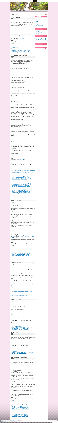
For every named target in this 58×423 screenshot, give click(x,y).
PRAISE (24, 256)
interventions (28, 183)
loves (12, 255)
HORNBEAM (20, 182)
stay (22, 192)
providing (28, 256)
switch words (27, 193)
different (13, 252)
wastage (26, 52)
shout (23, 191)
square (19, 192)
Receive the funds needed (39, 32)
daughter (18, 409)
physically (24, 51)
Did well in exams (14, 332)
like (28, 254)
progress (16, 414)
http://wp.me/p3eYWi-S (23, 315)
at (20, 291)
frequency (24, 49)
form (24, 253)
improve (18, 183)
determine (21, 178)
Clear (25, 176)
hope (18, 182)
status (21, 192)
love (26, 184)
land (13, 184)
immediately (24, 254)
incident (21, 183)
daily (27, 177)
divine (15, 179)
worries (26, 295)
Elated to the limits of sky (39, 26)
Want (21, 295)
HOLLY (17, 182)
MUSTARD (19, 186)
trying (25, 416)
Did (25, 352)
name (21, 186)
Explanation (24, 328)
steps (25, 192)
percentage (25, 329)
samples (14, 191)
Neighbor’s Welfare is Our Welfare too (19, 357)
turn (26, 416)
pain (27, 413)
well (22, 295)
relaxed (14, 190)
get (28, 328)
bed (27, 407)
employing (23, 252)
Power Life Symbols (18, 294)
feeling (19, 253)
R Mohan (22, 294)
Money (14, 186)
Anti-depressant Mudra (38, 24)
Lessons (20, 184)
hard (13, 182)
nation (27, 186)
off (22, 255)
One (23, 255)
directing (23, 409)
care (16, 408)
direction (25, 178)
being (28, 407)
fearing (15, 253)
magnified (13, 185)
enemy (25, 252)
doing (21, 179)
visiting (19, 295)
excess (12, 49)
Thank (16, 416)
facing (29, 252)
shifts (18, 191)
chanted (22, 352)
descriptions (17, 178)
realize (16, 189)
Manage (17, 185)
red (17, 414)
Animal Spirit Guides (18, 404)
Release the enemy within (16, 198)
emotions (21, 252)
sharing (16, 191)
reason (24, 294)
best (12, 408)
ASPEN (16, 327)
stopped (25, 415)
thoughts (20, 416)
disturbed (13, 179)
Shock (20, 191)
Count (14, 177)
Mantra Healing (15, 351)
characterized (17, 176)
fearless (17, 253)
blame (13, 408)
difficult (23, 178)
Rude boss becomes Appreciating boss (19, 55)
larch (14, 184)
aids (16, 352)
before (19, 352)
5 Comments (32, 327)
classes (28, 327)
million (19, 353)
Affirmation (14, 404)
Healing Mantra (31, 170)
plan (26, 353)
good (27, 49)
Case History (19, 170)
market (24, 185)
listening (21, 50)
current (25, 177)
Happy (12, 182)
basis (21, 291)
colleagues (24, 408)
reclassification (21, 189)
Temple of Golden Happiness (17, 261)
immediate (13, 183)
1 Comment (33, 172)
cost (28, 176)
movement (13, 51)
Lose (25, 50)
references (28, 189)
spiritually (21, 415)
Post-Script (21, 256)
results (28, 329)
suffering (27, 415)
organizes (25, 413)
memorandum (26, 185)
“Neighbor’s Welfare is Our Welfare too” (21, 406)
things (18, 416)
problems (13, 189)
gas (26, 49)
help (15, 182)
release (19, 414)
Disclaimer (16, 10)
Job (30, 183)
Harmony (16, 254)
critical (23, 177)
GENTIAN (27, 328)
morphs (16, 186)
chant (14, 176)
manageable (19, 185)
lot (25, 184)
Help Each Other (22, 10)
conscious (27, 408)
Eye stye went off (38, 33)
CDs (23, 291)
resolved (19, 190)
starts (23, 415)
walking (24, 52)
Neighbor (18, 413)
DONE (23, 179)
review (26, 190)
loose (24, 50)
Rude (29, 190)
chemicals (20, 176)
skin (17, 415)
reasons (18, 189)
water (27, 52)
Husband (25, 182)
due (26, 179)
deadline (13, 178)
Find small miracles (38, 31)
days (21, 409)
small (18, 52)
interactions (25, 183)
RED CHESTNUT (25, 189)
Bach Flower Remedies (23, 407)
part (12, 256)
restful (24, 190)
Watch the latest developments (39, 25)
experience (19, 49)
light (15, 50)
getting (25, 253)
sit (24, 191)
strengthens (29, 192)
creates (19, 177)
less (12, 50)
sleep (27, 191)
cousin (12, 409)
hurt (22, 254)
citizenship (23, 176)
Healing (18, 254)
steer (24, 192)
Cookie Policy (15, 421)
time (23, 416)
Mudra (30, 404)
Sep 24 (12, 262)
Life (21, 184)
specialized (17, 192)
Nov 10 (12, 358)
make (15, 185)
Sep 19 (12, 299)
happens (29, 253)
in (19, 183)
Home (12, 10)
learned (18, 184)
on (23, 413)
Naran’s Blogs (13, 413)
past (12, 414)
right (27, 190)
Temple (12, 295)
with (23, 295)
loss (27, 50)
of (20, 51)
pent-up (22, 51)
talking (15, 416)
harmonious (13, 254)
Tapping (20, 52)
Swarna (25, 193)
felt (22, 49)
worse (16, 196)
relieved (22, 414)
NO (23, 329)
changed (18, 408)
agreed (25, 172)
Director (27, 178)
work (12, 196)
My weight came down (16, 17)
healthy (20, 254)
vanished (17, 295)
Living (22, 50)
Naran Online (39, 16)
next (25, 353)
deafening (15, 178)
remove (16, 190)
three (22, 416)
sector (25, 294)
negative (29, 186)
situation (26, 191)
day (19, 409)
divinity (19, 179)
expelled (17, 49)
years (18, 196)
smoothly (14, 192)
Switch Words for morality (39, 21)
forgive (22, 253)
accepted (16, 172)
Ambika (18, 352)
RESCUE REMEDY (26, 414)
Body (15, 408)
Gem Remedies (27, 170)
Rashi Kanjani (37, 39)
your (20, 196)
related (28, 51)
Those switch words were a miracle (43, 38)
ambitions (19, 291)
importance (15, 183)
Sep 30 (12, 200)
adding (18, 172)
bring (24, 327)
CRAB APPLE (15, 409)
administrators (20, 172)
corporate (27, 291)
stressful (13, 193)
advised (23, 172)
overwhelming (28, 255)
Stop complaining (38, 22)
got (13, 329)
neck (15, 413)
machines (30, 184)
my (14, 51)
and (26, 172)
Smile (12, 192)
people (18, 256)
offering (21, 413)
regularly (26, 51)
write (17, 196)
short (21, 191)
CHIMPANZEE (21, 408)
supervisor (20, 193)
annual (28, 172)
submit (15, 193)
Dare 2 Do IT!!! (16, 47)
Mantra (22, 185)
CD (13, 47)
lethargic (14, 50)
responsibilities (21, 190)
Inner (22, 183)
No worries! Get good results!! (17, 297)
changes (13, 176)
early (18, 252)
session (15, 52)
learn (16, 184)
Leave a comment (32, 291)
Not (12, 294)
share (16, 52)
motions (29, 50)
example (27, 252)
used (21, 52)
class (25, 291)
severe (12, 415)
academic (14, 352)
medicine (20, 412)
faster (12, 253)
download (25, 179)
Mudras (22, 412)
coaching (15, 328)
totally (15, 295)
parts (13, 256)
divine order (17, 179)
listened (18, 50)
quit (14, 189)
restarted (13, 52)
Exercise (15, 49)
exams (21, 328)
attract (17, 327)
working (14, 196)
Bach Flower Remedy (15, 170)
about (13, 172)
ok (22, 413)
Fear (13, 253)
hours (29, 49)
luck (27, 184)
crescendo (21, 177)
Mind (28, 185)
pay (15, 294)
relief (20, 414)
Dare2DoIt (29, 177)
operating (26, 255)
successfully (17, 193)
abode (15, 291)
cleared (12, 328)
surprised (23, 193)
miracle (12, 186)
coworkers (17, 177)
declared (20, 328)
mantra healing (16, 412)
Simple (27, 294)
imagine (29, 182)
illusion (27, 182)
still (26, 192)
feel (21, 49)
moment (16, 255)
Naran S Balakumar (17, 51)
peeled (17, 256)
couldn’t (13, 177)
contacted (27, 176)
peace (15, 256)
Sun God (13, 416)
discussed (29, 178)
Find (20, 253)
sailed (12, 191)
